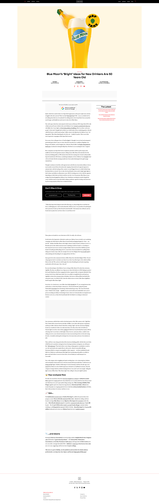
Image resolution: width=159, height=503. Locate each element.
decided (73, 284)
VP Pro (119, 1)
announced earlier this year (77, 403)
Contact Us (82, 494)
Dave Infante (55, 83)
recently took (86, 251)
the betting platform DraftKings (69, 128)
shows (70, 441)
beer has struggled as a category (70, 378)
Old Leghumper (51, 346)
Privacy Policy (83, 497)
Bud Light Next (70, 116)
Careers (44, 497)
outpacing (75, 443)
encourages (54, 288)
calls (46, 439)
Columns (33, 1)
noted (56, 177)
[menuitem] (25, 1)
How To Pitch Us (83, 496)
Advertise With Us (46, 496)
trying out (47, 364)
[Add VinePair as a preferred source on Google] (68, 108)
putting (65, 329)
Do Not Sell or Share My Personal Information (79, 483)
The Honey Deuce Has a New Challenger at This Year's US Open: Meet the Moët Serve (106, 111)
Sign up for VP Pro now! (80, 452)
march (47, 366)
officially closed (59, 403)
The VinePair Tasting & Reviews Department (52, 499)
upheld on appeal (80, 409)
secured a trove (58, 397)
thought (86, 156)
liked (68, 140)
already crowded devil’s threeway (82, 126)
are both (69, 405)
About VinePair (46, 494)
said (50, 384)
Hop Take (79, 71)
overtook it (80, 401)
